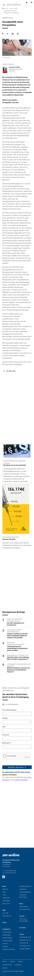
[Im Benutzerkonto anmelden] (27, 2)
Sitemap (4, 969)
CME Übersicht (6, 917)
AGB (11, 963)
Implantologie (6, 936)
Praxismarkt (22, 944)
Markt (21, 905)
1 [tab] (24, 43)
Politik (4, 893)
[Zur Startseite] (14, 4)
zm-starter (22, 929)
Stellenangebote (24, 938)
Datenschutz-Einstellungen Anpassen (13, 972)
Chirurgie (5, 948)
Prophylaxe (22, 890)
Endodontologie (7, 939)
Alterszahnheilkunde (25, 888)
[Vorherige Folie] (3, 42)
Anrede (4, 720)
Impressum (18, 966)
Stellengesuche (24, 941)
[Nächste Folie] (7, 42)
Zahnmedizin (6, 902)
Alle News (5, 890)
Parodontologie (6, 933)
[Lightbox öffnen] (29, 55)
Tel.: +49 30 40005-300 (9, 872)
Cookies (20, 963)
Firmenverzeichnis (24, 911)
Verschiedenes (23, 947)
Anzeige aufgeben (24, 950)
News (4, 888)
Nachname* (6, 744)
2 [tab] (28, 43)
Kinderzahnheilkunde (8, 951)
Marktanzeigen (23, 908)
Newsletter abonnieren (16, 769)
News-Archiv (6, 905)
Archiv (4, 924)
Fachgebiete (6, 931)
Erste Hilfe (5, 914)
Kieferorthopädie (7, 942)
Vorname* (5, 736)
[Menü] (3, 4)
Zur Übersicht (11, 372)
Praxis (4, 896)
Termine (21, 917)
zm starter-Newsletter (20, 781)
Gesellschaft (6, 899)
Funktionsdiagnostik (25, 893)
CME (3, 912)
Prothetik (5, 945)
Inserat (21, 936)
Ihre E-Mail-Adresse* (9, 711)
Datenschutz (6, 966)
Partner (4, 963)
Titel (3, 728)
